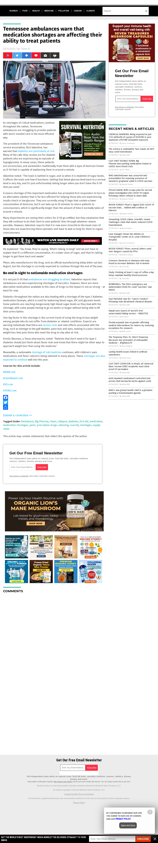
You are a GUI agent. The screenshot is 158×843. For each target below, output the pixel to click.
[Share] (54, 407)
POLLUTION (63, 11)
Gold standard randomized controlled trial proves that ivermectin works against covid (130, 379)
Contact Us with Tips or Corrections (79, 794)
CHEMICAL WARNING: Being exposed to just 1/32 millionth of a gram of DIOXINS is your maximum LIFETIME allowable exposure (130, 137)
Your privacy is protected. (19, 476)
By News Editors (126, 228)
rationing (63, 425)
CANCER (78, 11)
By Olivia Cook (125, 358)
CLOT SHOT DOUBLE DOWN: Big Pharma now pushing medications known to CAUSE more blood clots (130, 164)
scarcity (74, 425)
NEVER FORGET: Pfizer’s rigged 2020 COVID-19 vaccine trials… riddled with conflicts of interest (131, 207)
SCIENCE (13, 11)
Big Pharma (41, 421)
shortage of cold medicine (47, 352)
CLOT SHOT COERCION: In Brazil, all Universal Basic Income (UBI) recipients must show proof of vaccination (131, 366)
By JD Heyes (124, 317)
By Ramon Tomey (126, 184)
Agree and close (128, 825)
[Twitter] (54, 402)
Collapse (62, 421)
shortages (85, 425)
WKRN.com (9, 372)
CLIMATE (90, 11)
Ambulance (27, 421)
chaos (53, 421)
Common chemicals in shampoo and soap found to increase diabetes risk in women (129, 262)
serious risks (50, 325)
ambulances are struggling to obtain (49, 279)
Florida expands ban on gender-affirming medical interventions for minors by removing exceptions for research (131, 325)
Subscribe (143, 838)
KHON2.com (10, 390)
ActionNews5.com (13, 378)
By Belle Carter (125, 331)
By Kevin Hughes (126, 346)
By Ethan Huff (125, 155)
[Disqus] (54, 634)
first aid (84, 421)
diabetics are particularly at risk (36, 151)
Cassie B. (25, 48)
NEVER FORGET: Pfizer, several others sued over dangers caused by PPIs (130, 250)
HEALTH (36, 11)
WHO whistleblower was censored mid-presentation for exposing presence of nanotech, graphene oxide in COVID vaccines (130, 178)
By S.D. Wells (124, 170)
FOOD (24, 11)
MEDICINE (49, 11)
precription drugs (47, 425)
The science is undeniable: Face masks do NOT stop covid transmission (131, 150)
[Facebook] (54, 397)
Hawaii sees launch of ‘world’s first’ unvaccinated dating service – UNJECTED (128, 312)
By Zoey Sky (124, 267)
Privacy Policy (79, 803)
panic (32, 425)
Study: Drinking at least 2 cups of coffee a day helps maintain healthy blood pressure (131, 273)
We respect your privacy (63, 781)
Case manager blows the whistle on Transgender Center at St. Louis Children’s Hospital (129, 237)
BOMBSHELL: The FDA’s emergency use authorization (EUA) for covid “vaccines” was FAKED (130, 287)
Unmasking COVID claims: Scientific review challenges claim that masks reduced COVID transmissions (130, 222)
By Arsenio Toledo (127, 199)
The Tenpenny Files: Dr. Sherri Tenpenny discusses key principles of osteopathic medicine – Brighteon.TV (128, 340)
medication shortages (15, 425)
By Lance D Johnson (127, 143)
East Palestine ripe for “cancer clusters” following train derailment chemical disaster (130, 300)
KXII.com (8, 384)
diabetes (73, 421)
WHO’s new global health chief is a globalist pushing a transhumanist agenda (130, 391)
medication (96, 421)
